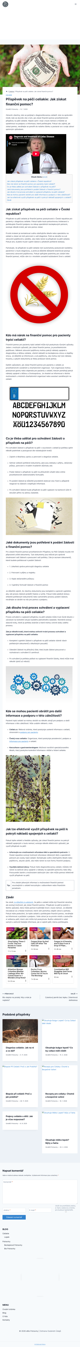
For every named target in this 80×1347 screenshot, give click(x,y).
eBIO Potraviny (13, 109)
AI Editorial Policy (40, 1344)
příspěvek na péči (33, 209)
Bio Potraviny (9, 1249)
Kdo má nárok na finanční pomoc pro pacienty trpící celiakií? (31, 184)
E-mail (32, 1210)
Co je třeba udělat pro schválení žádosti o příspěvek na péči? (31, 187)
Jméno (7, 1210)
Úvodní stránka (8, 1309)
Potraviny (6, 1241)
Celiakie (9, 95)
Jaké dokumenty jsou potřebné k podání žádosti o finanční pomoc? (33, 189)
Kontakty (6, 1320)
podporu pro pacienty (29, 732)
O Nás (5, 1316)
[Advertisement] (40, 24)
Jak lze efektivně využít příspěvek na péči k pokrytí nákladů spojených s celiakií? (39, 197)
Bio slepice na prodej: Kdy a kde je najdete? (16, 997)
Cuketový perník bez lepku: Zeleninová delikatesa (61, 997)
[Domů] (6, 91)
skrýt (45, 177)
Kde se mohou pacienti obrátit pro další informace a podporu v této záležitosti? (38, 195)
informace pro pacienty (19, 741)
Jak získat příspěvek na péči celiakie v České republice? (29, 181)
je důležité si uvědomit (23, 902)
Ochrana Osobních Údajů (50, 1331)
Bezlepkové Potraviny (13, 1245)
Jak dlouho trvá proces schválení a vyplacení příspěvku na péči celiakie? (36, 192)
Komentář (8, 1182)
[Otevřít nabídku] (76, 4)
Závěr (9, 200)
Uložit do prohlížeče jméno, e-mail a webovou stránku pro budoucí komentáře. (65, 1208)
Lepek (6, 1237)
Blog (4, 1313)
